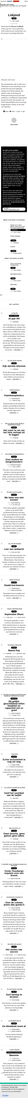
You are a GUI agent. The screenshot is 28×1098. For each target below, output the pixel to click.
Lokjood (14, 15)
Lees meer (17, 350)
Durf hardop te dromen (14, 995)
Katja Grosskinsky (16, 590)
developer (16, 321)
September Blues (14, 614)
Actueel (14, 392)
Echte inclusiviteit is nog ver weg (14, 760)
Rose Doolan (15, 1000)
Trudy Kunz (9, 617)
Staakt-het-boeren (14, 585)
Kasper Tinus (16, 715)
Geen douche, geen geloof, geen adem (14, 834)
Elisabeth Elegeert (15, 465)
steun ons (16, 1)
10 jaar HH (14, 318)
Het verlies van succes (14, 950)
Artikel (14, 18)
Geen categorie (14, 315)
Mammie (14, 1055)
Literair (14, 363)
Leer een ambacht (14, 549)
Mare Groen (9, 955)
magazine (9, 1)
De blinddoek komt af (14, 1026)
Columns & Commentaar (14, 1052)
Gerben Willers (15, 765)
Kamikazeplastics (14, 395)
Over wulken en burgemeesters (14, 460)
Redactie (15, 369)
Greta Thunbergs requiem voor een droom (14, 873)
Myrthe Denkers (16, 1060)
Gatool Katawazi (15, 713)
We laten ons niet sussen (14, 498)
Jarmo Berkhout (15, 503)
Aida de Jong (16, 400)
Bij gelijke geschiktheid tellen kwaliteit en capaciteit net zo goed (14, 705)
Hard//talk (14, 698)
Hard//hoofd (3, 1)
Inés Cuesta (15, 21)
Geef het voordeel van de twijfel (14, 794)
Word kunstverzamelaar (11, 209)
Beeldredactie (16, 398)
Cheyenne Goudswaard (16, 766)
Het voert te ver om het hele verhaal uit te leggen (14, 432)
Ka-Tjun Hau (16, 504)
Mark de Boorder (16, 878)
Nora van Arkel (15, 552)
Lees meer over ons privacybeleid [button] (11, 1091)
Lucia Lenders (16, 466)
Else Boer (16, 798)
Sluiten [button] (5, 1095)
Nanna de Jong (21, 653)
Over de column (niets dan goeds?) (14, 903)
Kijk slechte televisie (14, 366)
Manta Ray (14, 650)
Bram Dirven (21, 617)
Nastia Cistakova (16, 1031)
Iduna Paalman (15, 908)
